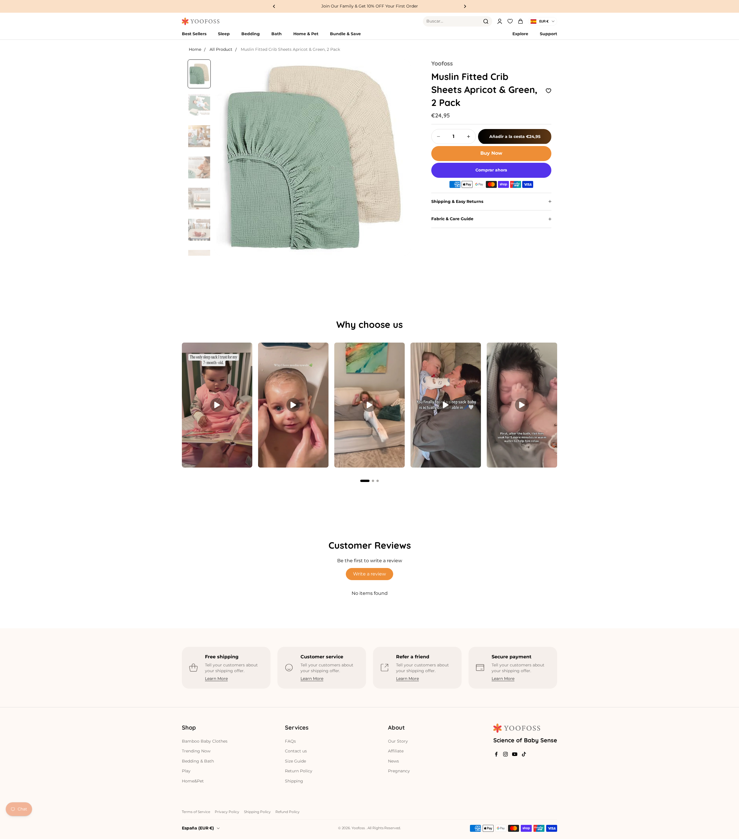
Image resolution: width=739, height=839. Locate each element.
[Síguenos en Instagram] (505, 754)
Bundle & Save (345, 33)
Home (195, 49)
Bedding (250, 33)
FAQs (290, 741)
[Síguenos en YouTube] (515, 754)
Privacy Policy (227, 812)
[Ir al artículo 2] (199, 105)
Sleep (224, 33)
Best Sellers (194, 33)
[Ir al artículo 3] (199, 136)
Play (186, 770)
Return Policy (298, 770)
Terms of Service (196, 812)
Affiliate (396, 751)
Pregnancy (399, 770)
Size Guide (295, 761)
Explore (520, 33)
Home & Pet (305, 33)
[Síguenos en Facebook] (496, 754)
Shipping (294, 781)
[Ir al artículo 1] (199, 73)
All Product (221, 49)
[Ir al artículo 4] (199, 167)
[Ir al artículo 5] (199, 198)
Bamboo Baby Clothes (204, 741)
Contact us (296, 751)
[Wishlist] (510, 20)
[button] (365, 481)
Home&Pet (193, 781)
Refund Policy (287, 812)
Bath (276, 33)
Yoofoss (442, 63)
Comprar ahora (491, 170)
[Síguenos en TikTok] (524, 754)
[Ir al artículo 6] (199, 229)
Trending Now (196, 751)
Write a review (369, 574)
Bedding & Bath (198, 761)
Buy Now (491, 153)
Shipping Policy (257, 812)
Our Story (398, 741)
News (393, 761)
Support (548, 33)
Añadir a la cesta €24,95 (514, 136)
